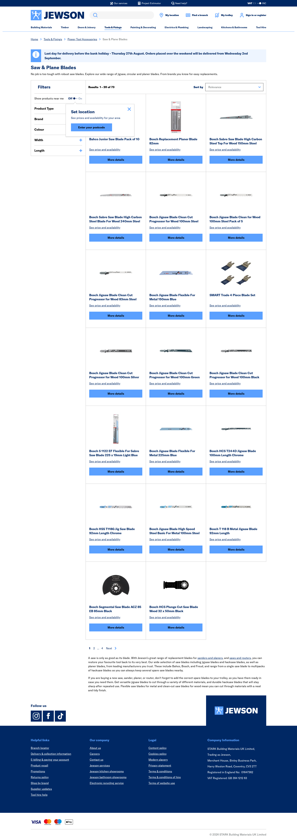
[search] (122, 15)
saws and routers (240, 658)
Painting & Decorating (143, 27)
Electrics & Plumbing (177, 27)
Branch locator (40, 748)
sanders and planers (210, 658)
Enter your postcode (91, 127)
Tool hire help (39, 794)
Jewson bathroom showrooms (108, 777)
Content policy (157, 748)
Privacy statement (159, 765)
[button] (234, 87)
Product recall (39, 765)
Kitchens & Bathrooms (234, 27)
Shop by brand (40, 783)
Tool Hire (261, 27)
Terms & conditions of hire (164, 777)
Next (109, 648)
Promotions (38, 771)
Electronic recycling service (107, 783)
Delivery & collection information (51, 754)
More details (116, 159)
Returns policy (40, 777)
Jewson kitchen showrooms (107, 771)
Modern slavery (158, 759)
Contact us (96, 759)
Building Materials (41, 27)
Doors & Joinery (87, 27)
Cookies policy (157, 754)
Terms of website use (161, 783)
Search (95, 15)
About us (95, 748)
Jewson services (100, 765)
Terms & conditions (160, 771)
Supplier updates (41, 789)
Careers (95, 754)
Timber (65, 27)
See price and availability (104, 149)
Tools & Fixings (113, 27)
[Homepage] (236, 710)
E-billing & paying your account (50, 759)
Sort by (198, 87)
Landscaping (204, 27)
